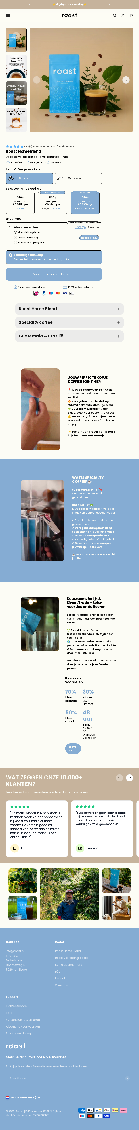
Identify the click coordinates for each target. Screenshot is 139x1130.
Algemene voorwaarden (23, 1027)
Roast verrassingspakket (72, 958)
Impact (60, 978)
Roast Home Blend (68, 951)
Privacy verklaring (18, 1033)
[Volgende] (109, 4)
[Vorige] (29, 4)
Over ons (61, 985)
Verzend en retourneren (23, 1020)
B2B (57, 972)
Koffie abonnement (68, 965)
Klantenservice (16, 1006)
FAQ (9, 1013)
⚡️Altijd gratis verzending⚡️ (69, 4)
